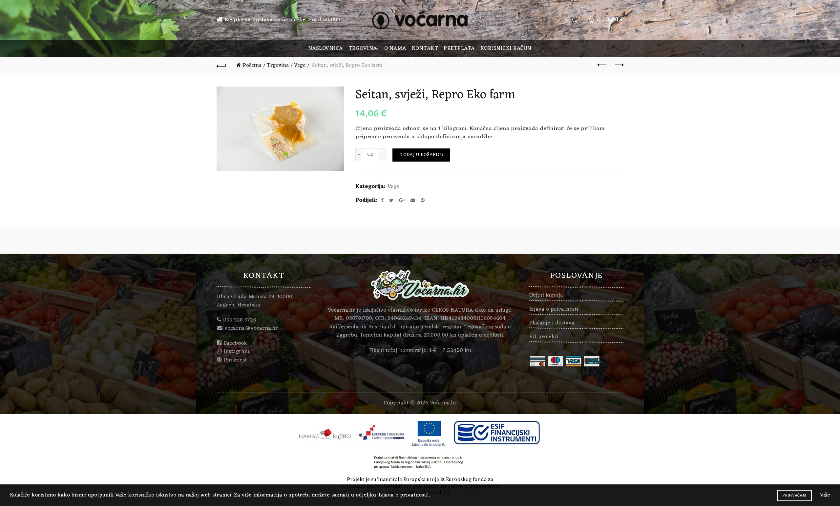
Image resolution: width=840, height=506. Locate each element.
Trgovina (362, 48)
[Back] (221, 65)
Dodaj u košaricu (421, 155)
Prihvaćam (794, 495)
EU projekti (543, 337)
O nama (395, 48)
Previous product (602, 65)
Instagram (236, 352)
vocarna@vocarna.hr (251, 328)
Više (825, 495)
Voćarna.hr (443, 403)
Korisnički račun (506, 48)
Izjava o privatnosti (553, 309)
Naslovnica (325, 48)
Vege (299, 65)
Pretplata (459, 48)
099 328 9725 (239, 320)
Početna (252, 65)
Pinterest (235, 360)
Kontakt (425, 48)
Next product (618, 65)
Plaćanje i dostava (552, 323)
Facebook (235, 343)
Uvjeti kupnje (546, 296)
